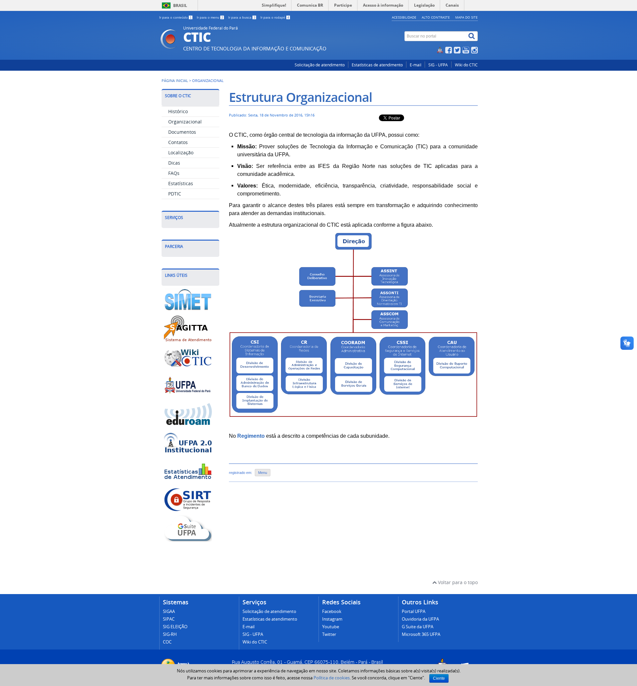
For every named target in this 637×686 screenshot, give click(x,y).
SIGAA (169, 611)
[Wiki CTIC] (188, 368)
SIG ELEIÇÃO (175, 627)
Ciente (439, 678)
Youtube (330, 627)
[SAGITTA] (188, 339)
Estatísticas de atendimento (377, 65)
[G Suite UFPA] (188, 539)
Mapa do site (466, 17)
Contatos (178, 142)
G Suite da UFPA (417, 627)
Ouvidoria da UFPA (420, 619)
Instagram (332, 619)
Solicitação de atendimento (320, 65)
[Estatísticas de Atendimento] (188, 482)
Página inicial (175, 80)
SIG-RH (170, 634)
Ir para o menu (210, 17)
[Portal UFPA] (188, 396)
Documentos (182, 132)
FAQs (173, 173)
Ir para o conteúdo (175, 17)
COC (167, 642)
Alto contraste (436, 17)
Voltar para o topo (457, 582)
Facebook (331, 611)
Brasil (180, 5)
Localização (180, 152)
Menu (262, 473)
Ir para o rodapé (274, 17)
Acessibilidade (404, 17)
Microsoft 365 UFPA (421, 634)
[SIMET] (188, 311)
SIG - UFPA (438, 65)
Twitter (329, 634)
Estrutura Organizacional (300, 97)
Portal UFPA (413, 611)
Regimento (251, 436)
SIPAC (169, 619)
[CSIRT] (188, 510)
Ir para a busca (241, 17)
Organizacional (185, 121)
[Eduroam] (188, 425)
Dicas (174, 163)
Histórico (178, 111)
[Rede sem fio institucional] (188, 453)
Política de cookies (332, 678)
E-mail (415, 65)
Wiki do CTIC (466, 65)
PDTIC (174, 194)
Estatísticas (180, 183)
